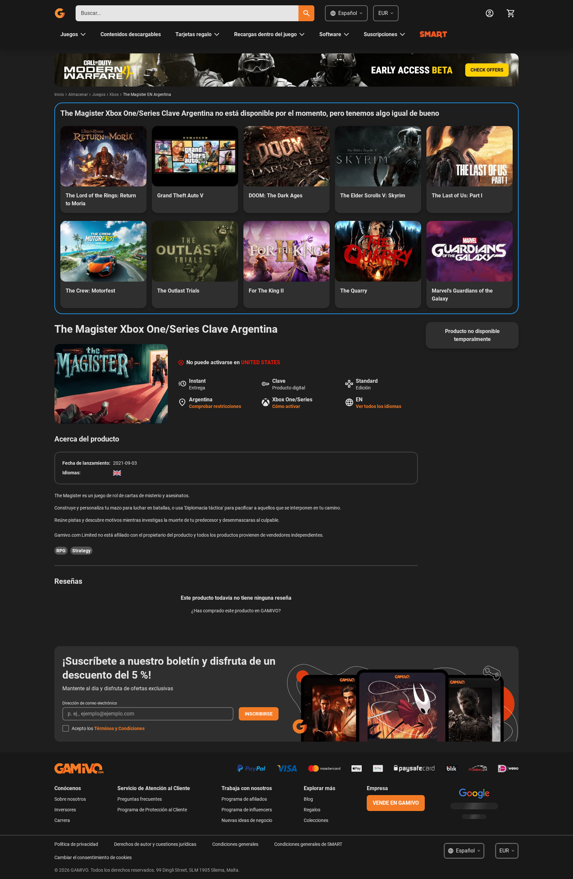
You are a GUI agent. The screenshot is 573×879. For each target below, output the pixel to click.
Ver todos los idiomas (378, 406)
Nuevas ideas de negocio (247, 820)
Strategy (81, 550)
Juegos (98, 94)
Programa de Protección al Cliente (152, 809)
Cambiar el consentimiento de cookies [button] (93, 857)
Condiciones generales (235, 844)
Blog (308, 799)
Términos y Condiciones (119, 728)
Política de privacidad (76, 844)
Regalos (312, 809)
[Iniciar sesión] (489, 13)
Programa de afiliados (244, 799)
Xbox (114, 94)
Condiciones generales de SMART (308, 844)
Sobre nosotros (70, 799)
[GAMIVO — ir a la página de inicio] (59, 13)
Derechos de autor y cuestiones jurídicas (155, 844)
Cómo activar (286, 406)
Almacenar (78, 94)
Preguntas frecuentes (139, 799)
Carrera (62, 820)
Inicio (59, 94)
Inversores (65, 809)
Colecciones (316, 820)
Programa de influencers (247, 809)
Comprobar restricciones (215, 406)
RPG (61, 550)
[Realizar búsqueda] (306, 13)
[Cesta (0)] (511, 13)
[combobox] (187, 13)
